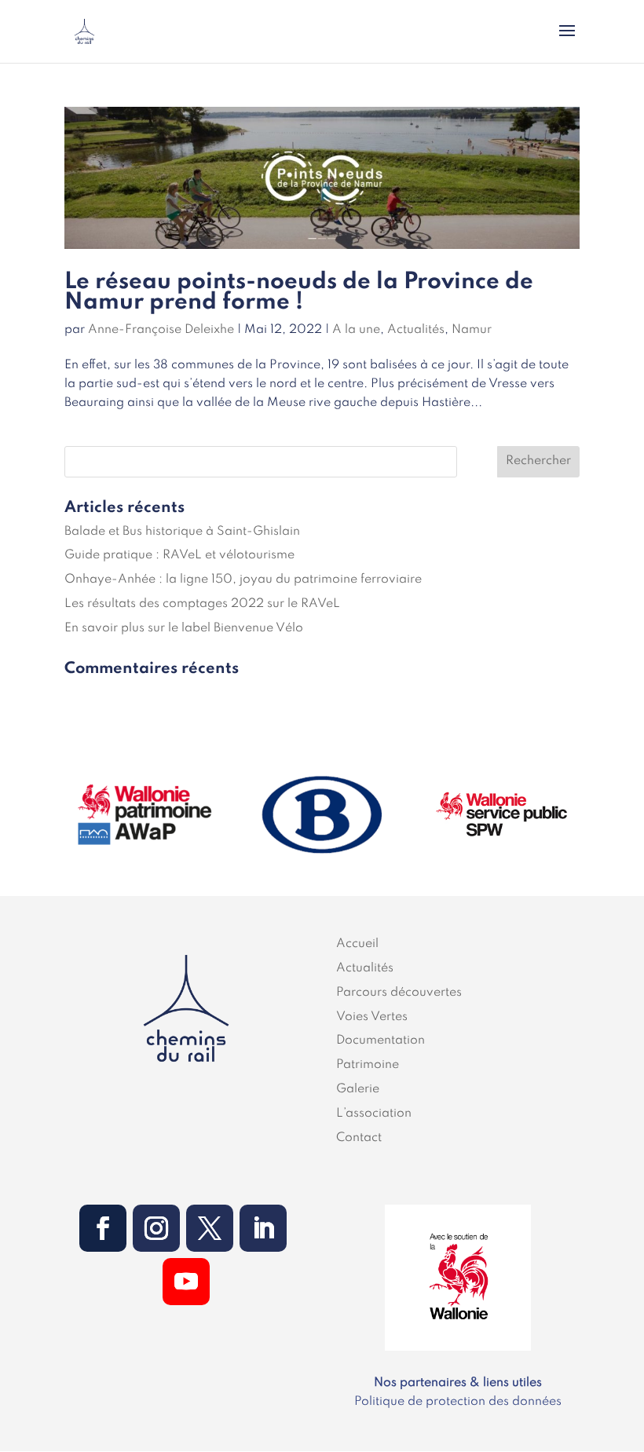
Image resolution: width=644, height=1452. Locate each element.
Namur (472, 330)
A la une (356, 330)
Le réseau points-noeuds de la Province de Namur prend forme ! (298, 292)
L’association (374, 1113)
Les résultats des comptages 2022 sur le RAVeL (202, 604)
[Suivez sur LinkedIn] (263, 1228)
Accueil (357, 944)
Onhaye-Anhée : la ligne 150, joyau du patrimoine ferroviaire (243, 579)
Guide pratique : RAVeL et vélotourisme (179, 555)
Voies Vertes (372, 1017)
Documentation (380, 1040)
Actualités (416, 330)
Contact (359, 1138)
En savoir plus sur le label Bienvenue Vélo (183, 628)
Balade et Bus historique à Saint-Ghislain (182, 531)
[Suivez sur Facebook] (102, 1228)
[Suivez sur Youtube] (186, 1281)
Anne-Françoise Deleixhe (161, 330)
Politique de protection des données (458, 1401)
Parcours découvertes (399, 992)
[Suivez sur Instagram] (156, 1228)
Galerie (357, 1089)
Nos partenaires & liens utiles (458, 1383)
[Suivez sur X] (209, 1228)
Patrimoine (367, 1065)
